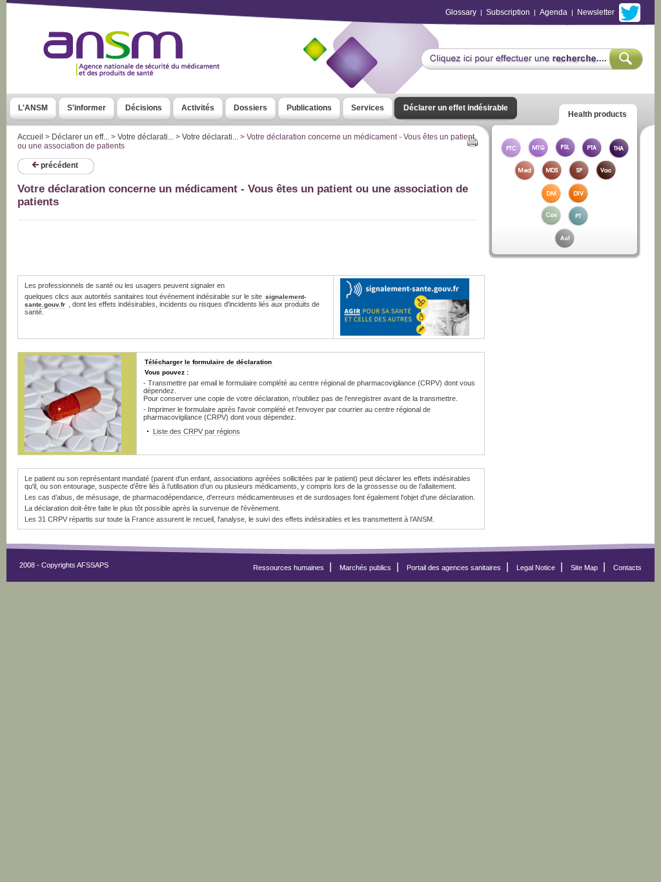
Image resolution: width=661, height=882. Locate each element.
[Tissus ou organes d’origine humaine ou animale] (619, 154)
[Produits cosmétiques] (551, 222)
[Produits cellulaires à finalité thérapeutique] (510, 154)
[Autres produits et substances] (564, 245)
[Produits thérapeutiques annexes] (592, 154)
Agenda (553, 12)
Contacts (627, 567)
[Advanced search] (531, 65)
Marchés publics (365, 567)
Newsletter (596, 12)
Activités (197, 107)
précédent (58, 165)
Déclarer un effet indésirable (455, 107)
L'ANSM (33, 107)
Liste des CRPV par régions (196, 431)
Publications (309, 107)
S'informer (86, 107)
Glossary (460, 12)
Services (367, 107)
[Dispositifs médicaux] (551, 199)
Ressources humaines (288, 567)
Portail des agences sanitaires (454, 567)
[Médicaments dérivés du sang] (551, 177)
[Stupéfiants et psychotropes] (578, 177)
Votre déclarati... (145, 136)
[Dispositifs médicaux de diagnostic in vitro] (578, 199)
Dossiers (250, 107)
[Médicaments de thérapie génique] (537, 154)
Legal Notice (535, 567)
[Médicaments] (524, 177)
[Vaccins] (605, 177)
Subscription (508, 12)
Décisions (143, 107)
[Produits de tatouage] (578, 222)
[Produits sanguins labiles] (565, 154)
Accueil (30, 136)
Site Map (584, 567)
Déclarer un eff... (80, 136)
